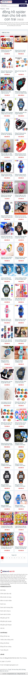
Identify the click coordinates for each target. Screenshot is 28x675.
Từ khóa (7, 8)
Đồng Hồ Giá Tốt (21, 673)
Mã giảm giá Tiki (4, 618)
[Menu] (26, 2)
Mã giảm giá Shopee (5, 624)
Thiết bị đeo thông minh (6, 639)
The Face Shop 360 (16, 669)
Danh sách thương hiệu (6, 607)
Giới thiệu (3, 590)
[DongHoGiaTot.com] (8, 1)
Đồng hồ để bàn (4, 643)
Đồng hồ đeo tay (5, 636)
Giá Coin (6, 671)
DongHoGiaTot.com (11, 673)
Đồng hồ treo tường (5, 646)
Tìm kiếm (22, 5)
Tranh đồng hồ (4, 650)
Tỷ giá (9, 669)
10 (24, 557)
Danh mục (3, 604)
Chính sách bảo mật (5, 593)
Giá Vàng (23, 669)
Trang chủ (2, 8)
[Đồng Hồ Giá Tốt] (7, 571)
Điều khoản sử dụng (5, 597)
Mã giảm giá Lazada (5, 621)
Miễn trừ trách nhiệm (6, 600)
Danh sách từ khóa (5, 614)
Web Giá (2, 671)
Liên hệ (2, 628)
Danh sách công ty (5, 611)
